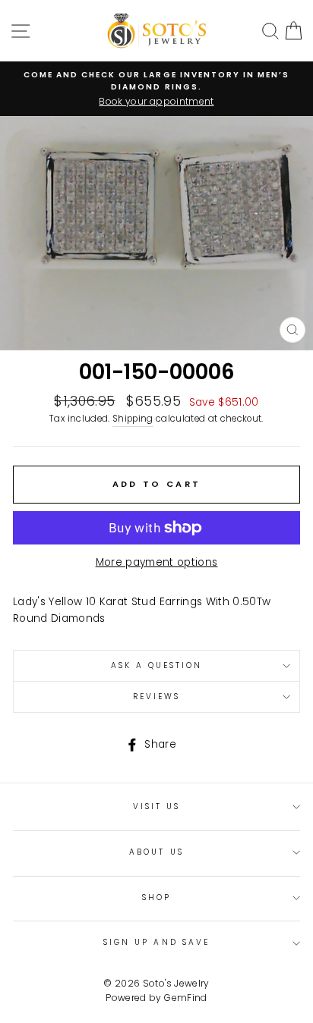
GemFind (185, 997)
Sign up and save (156, 942)
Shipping (132, 419)
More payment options (157, 562)
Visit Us (156, 806)
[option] (156, 88)
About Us (156, 852)
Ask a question (157, 665)
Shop (156, 897)
